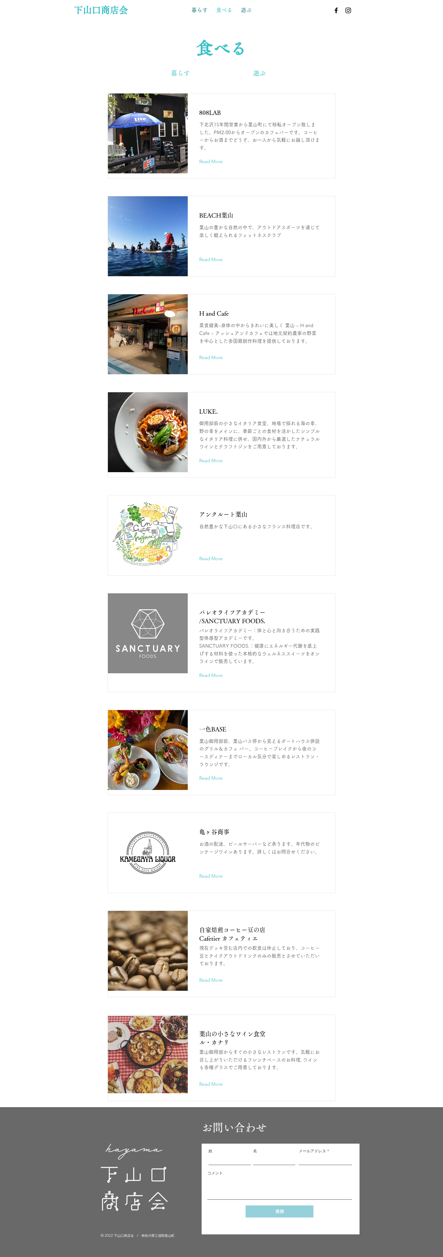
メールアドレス (312, 1151)
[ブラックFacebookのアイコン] (336, 10)
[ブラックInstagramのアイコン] (348, 10)
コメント (215, 1173)
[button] (364, 10)
